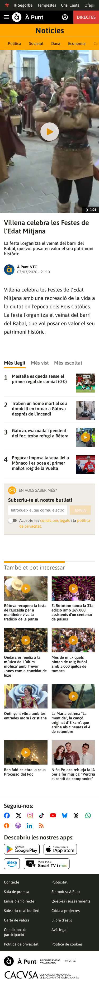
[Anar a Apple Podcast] (19, 826)
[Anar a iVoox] (7, 826)
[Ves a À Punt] (28, 17)
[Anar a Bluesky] (66, 815)
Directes (86, 17)
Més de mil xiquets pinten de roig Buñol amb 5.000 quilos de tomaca (69, 664)
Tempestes (46, 5)
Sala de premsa (16, 892)
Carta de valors (16, 920)
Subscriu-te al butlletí (21, 911)
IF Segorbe (23, 5)
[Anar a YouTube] (54, 815)
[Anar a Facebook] (8, 815)
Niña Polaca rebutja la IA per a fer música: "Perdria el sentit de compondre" (73, 774)
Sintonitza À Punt (65, 892)
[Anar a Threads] (77, 815)
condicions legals (55, 520)
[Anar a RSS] (42, 826)
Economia (77, 43)
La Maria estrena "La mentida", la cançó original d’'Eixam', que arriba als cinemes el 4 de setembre (70, 722)
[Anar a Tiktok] (42, 815)
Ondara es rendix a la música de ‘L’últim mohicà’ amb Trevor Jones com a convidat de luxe (25, 666)
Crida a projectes (65, 911)
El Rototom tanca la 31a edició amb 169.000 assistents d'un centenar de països (72, 612)
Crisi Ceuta (70, 5)
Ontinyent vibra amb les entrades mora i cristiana (25, 715)
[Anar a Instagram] (31, 815)
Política (14, 43)
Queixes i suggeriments (70, 901)
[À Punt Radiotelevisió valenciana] (32, 961)
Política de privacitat (21, 944)
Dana (55, 43)
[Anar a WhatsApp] (89, 815)
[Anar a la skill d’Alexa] (12, 863)
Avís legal (59, 930)
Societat (36, 43)
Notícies (49, 30)
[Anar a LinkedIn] (30, 826)
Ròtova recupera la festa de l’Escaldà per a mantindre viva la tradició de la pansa (25, 612)
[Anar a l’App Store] (60, 849)
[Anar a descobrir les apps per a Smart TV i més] (47, 863)
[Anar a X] (19, 815)
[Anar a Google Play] (22, 849)
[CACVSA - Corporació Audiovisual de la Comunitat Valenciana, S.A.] (42, 975)
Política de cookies (67, 944)
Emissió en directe (19, 901)
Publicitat (59, 882)
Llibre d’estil (61, 920)
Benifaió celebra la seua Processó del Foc (25, 771)
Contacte (11, 882)
